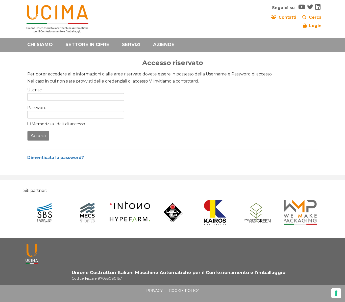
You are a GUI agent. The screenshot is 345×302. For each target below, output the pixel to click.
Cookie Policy (184, 290)
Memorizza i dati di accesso (58, 124)
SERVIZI (131, 44)
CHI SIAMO (40, 44)
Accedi (38, 135)
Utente (34, 90)
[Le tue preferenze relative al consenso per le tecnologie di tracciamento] (336, 293)
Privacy (154, 290)
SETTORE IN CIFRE (87, 44)
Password (35, 107)
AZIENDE (164, 44)
